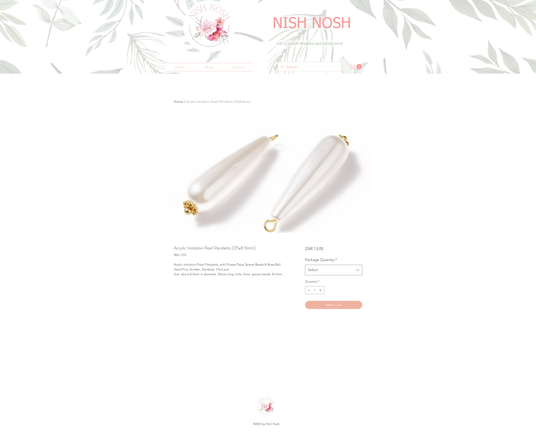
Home (178, 102)
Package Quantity (321, 259)
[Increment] (321, 290)
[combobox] (333, 270)
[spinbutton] (314, 290)
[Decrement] (308, 290)
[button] (356, 66)
